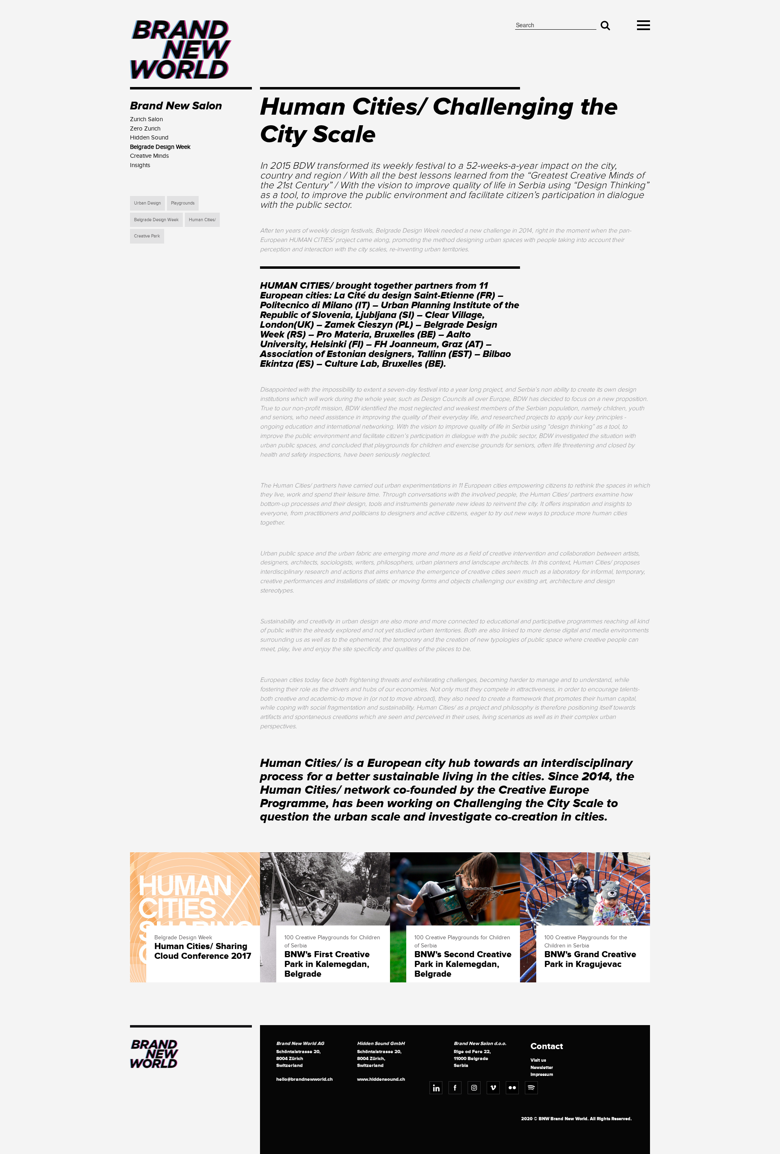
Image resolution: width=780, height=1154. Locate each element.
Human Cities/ (202, 219)
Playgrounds (183, 203)
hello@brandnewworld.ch (304, 1079)
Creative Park (147, 236)
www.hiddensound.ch (381, 1079)
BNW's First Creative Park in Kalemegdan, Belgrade (327, 965)
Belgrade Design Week (156, 219)
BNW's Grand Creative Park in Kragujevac (590, 959)
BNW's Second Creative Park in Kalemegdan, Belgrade (462, 965)
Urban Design (147, 203)
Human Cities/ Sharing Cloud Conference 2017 (202, 951)
